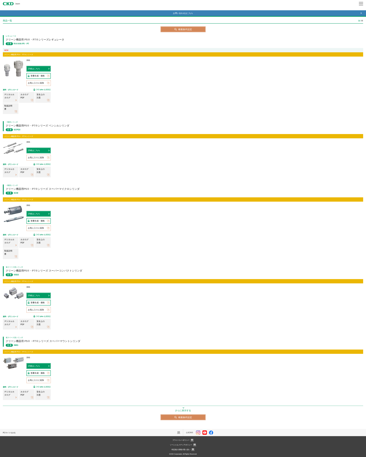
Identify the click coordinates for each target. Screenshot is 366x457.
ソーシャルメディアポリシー (181, 445)
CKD (8, 3)
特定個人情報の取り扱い (181, 450)
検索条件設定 (185, 29)
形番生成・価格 (38, 76)
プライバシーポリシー (181, 440)
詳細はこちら (34, 68)
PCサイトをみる (9, 433)
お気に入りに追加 (36, 83)
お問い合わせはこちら (183, 13)
